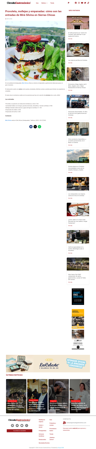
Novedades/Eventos (12, 401)
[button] (31, 126)
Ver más (70, 38)
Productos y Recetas (33, 400)
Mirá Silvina (25, 83)
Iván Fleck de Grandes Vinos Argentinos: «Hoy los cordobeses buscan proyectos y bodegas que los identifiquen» (37, 407)
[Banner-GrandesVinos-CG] (78, 296)
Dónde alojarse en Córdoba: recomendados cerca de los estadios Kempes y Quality (76, 168)
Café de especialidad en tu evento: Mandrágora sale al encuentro (76, 248)
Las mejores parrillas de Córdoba (77, 60)
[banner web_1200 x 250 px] (48, 363)
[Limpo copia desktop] (78, 318)
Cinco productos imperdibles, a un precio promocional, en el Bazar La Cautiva (77, 140)
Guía (37, 3)
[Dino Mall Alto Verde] (78, 339)
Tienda (52, 3)
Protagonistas (53, 401)
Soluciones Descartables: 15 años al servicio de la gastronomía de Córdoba (77, 113)
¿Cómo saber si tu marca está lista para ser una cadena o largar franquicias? (77, 221)
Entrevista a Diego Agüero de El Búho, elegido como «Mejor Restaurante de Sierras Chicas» (77, 85)
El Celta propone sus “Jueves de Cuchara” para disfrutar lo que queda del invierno (77, 34)
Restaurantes (42, 439)
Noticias (43, 3)
